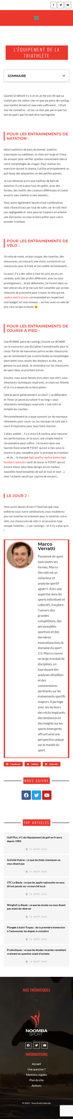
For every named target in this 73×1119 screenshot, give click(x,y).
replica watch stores (16, 297)
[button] (36, 18)
